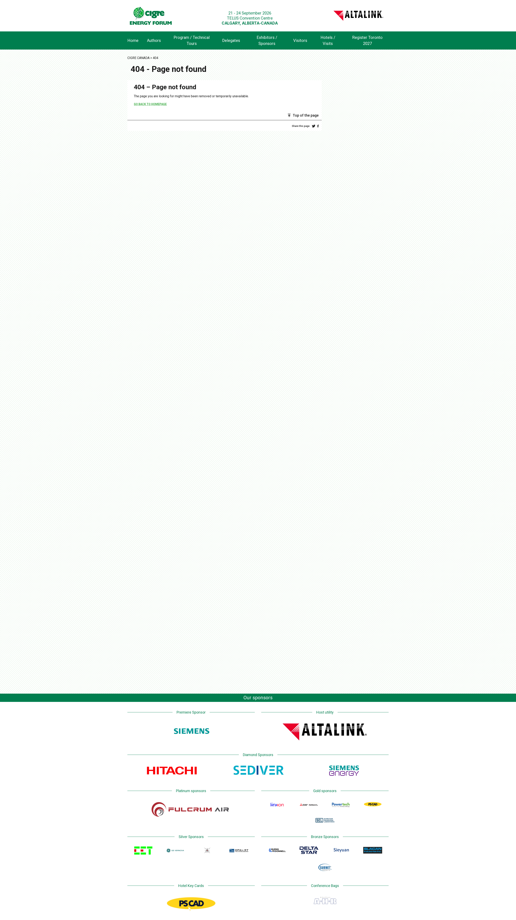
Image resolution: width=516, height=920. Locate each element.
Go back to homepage (150, 104)
